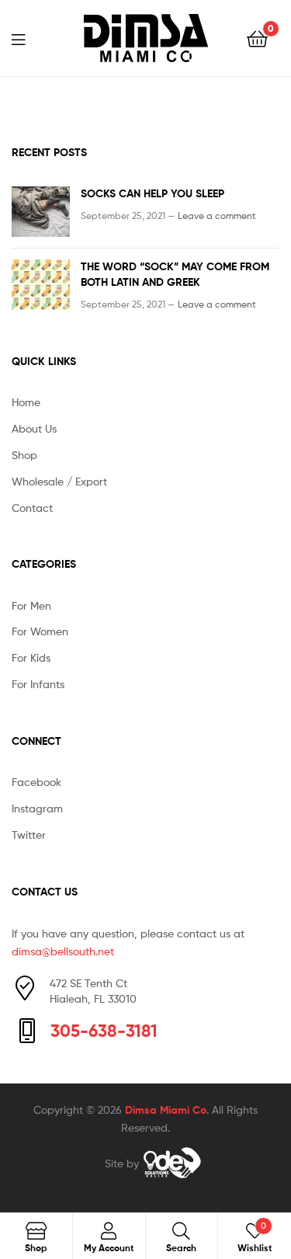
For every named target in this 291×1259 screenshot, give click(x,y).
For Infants (38, 683)
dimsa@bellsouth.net (63, 951)
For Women (40, 631)
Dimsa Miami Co (165, 1110)
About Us (34, 428)
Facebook (36, 781)
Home (26, 402)
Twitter (29, 834)
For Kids (31, 657)
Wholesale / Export (59, 481)
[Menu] (28, 38)
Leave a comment (217, 215)
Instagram (37, 808)
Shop (24, 454)
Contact (32, 507)
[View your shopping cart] (257, 38)
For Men (31, 605)
